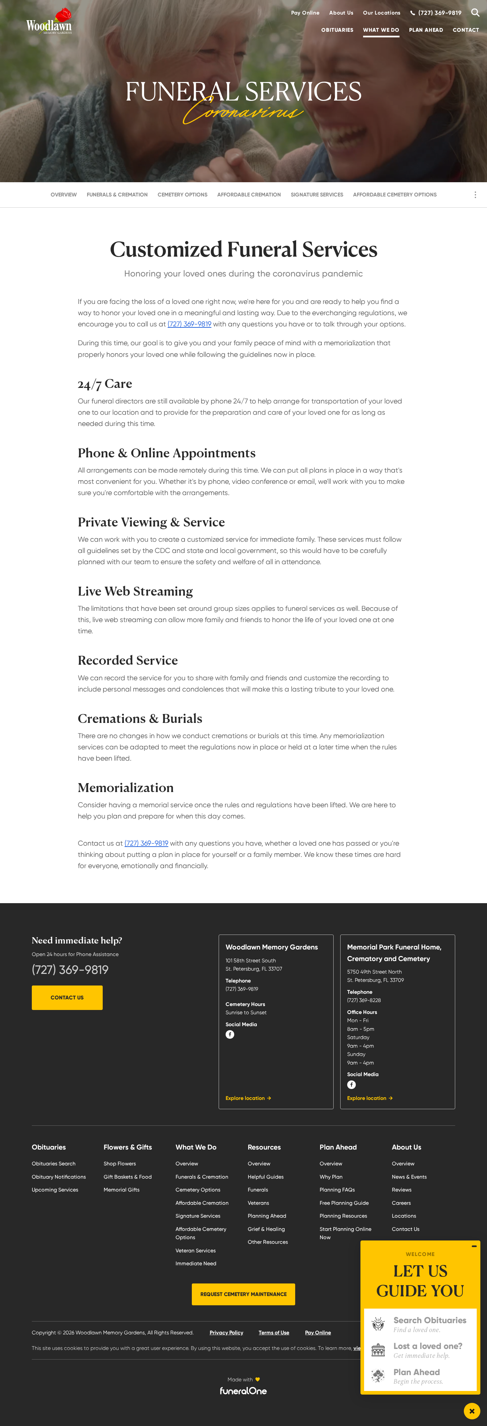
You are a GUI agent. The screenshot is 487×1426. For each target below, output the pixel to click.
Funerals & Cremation (117, 194)
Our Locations (382, 13)
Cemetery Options (182, 194)
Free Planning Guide (344, 1203)
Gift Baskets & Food (128, 1177)
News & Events (409, 1177)
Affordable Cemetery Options (395, 194)
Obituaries (337, 30)
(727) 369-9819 (189, 324)
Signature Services (317, 194)
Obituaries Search (54, 1163)
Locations (404, 1216)
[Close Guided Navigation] (474, 1246)
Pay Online (305, 13)
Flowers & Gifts (128, 1147)
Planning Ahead (267, 1216)
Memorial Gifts (121, 1190)
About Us (341, 13)
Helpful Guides (266, 1177)
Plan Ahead (426, 30)
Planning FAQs (337, 1190)
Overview (64, 194)
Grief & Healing (266, 1229)
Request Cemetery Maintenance (243, 1294)
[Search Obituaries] (472, 13)
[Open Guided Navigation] (472, 1411)
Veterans (258, 1203)
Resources (264, 1147)
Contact (466, 30)
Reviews (401, 1190)
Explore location (245, 1098)
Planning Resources (343, 1216)
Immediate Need (196, 1263)
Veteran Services (196, 1250)
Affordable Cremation (249, 194)
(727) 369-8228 (364, 1000)
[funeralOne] (243, 1390)
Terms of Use (274, 1332)
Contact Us (67, 997)
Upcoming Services (55, 1190)
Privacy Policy (226, 1332)
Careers (401, 1203)
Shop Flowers (120, 1163)
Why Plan (331, 1177)
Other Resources (268, 1242)
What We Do (381, 30)
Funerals (258, 1190)
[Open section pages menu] (475, 194)
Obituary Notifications (59, 1177)
